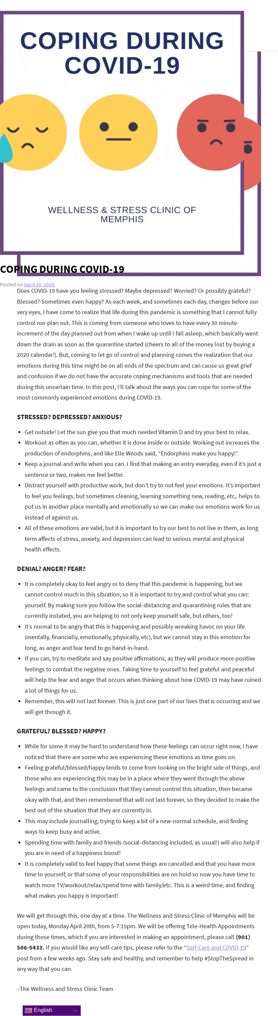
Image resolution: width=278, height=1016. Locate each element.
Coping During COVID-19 (62, 269)
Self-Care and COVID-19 (216, 947)
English (42, 1010)
